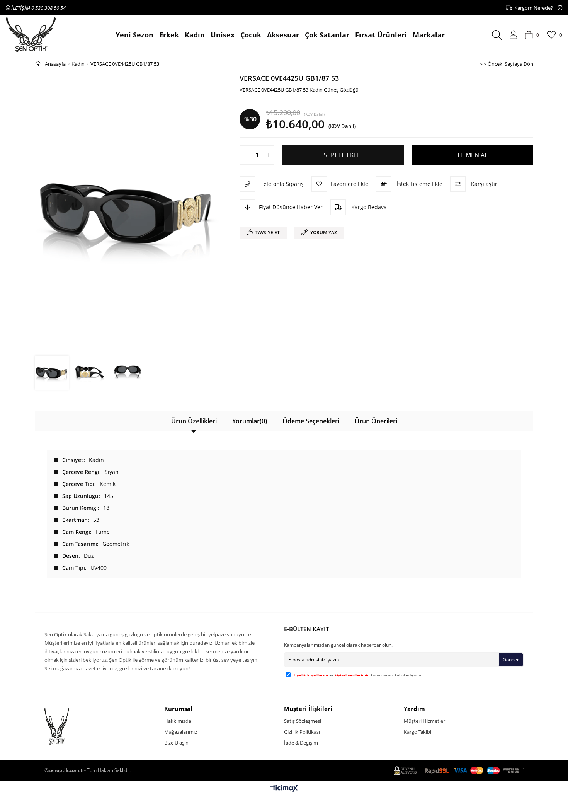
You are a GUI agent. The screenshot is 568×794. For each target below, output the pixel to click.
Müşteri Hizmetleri (425, 720)
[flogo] (71, 726)
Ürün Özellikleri (194, 421)
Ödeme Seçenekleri (310, 421)
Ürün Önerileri (376, 421)
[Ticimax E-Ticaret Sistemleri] (284, 788)
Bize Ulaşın (176, 742)
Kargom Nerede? (532, 7)
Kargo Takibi (417, 731)
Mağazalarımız (180, 731)
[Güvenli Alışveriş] (459, 770)
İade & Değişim (301, 742)
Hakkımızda (177, 720)
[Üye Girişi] (513, 35)
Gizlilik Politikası (302, 731)
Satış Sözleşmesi (302, 720)
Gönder (511, 659)
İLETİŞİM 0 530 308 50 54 (38, 7)
